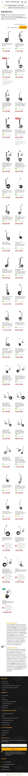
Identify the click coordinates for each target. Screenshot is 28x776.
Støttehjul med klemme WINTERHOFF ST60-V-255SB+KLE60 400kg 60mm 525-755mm (20, 378)
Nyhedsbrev (5, 707)
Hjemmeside (10, 7)
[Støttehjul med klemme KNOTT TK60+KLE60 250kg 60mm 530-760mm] (7, 450)
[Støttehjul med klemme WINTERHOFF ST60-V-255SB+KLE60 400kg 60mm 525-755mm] (20, 369)
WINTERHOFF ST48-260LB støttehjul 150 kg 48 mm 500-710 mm (7, 539)
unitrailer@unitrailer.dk (9, 764)
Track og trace (5, 683)
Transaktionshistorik (7, 703)
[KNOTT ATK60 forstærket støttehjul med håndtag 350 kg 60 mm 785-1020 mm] (7, 315)
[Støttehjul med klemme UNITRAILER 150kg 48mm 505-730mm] (20, 36)
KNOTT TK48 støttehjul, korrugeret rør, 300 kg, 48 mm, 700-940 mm (20, 218)
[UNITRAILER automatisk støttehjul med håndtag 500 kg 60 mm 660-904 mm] (7, 262)
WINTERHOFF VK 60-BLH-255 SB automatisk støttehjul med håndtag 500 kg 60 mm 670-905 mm (7, 350)
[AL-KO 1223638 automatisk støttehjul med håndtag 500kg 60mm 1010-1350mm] (20, 96)
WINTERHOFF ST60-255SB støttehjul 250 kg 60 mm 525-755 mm (7, 131)
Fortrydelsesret (6, 724)
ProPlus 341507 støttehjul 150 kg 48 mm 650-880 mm (7, 512)
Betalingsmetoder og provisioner (10, 718)
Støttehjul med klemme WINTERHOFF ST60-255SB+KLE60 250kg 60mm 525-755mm (7, 165)
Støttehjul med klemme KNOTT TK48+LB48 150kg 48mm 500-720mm (6, 404)
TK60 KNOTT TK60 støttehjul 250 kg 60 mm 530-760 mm (20, 323)
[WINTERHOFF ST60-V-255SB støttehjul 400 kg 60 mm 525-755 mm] (20, 289)
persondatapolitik (8, 754)
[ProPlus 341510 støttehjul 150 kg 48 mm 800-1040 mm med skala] (20, 504)
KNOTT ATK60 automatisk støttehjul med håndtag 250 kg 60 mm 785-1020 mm (20, 131)
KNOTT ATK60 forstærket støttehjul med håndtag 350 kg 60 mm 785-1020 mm (7, 324)
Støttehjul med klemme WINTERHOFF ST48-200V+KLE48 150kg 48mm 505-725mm (20, 350)
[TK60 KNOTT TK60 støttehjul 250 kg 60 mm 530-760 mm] (20, 315)
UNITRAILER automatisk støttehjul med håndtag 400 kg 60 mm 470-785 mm (20, 487)
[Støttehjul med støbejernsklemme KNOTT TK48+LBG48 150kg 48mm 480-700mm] (20, 423)
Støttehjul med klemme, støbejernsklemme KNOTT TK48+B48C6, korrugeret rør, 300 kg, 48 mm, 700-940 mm (20, 460)
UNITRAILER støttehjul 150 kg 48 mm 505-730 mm (7, 44)
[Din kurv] (25, 2)
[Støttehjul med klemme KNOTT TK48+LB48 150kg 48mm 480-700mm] (7, 423)
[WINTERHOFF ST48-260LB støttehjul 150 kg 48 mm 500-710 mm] (7, 530)
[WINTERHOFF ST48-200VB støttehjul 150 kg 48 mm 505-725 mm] (20, 63)
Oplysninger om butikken (7, 713)
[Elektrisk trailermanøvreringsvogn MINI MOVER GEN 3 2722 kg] (20, 562)
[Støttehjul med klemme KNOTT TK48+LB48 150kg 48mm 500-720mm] (7, 396)
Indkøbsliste (5, 699)
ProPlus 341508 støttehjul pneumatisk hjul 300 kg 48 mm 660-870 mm (20, 244)
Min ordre (4, 678)
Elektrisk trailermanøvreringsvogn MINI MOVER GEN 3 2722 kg (21, 571)
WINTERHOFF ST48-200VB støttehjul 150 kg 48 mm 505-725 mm (20, 71)
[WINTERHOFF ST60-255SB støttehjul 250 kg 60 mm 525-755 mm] (7, 123)
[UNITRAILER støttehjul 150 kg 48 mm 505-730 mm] (7, 36)
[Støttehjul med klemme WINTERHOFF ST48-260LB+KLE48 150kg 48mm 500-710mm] (20, 530)
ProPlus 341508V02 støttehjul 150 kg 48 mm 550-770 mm (7, 486)
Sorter (8, 27)
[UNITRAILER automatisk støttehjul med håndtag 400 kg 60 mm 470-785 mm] (20, 478)
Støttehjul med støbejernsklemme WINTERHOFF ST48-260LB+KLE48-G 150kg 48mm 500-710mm (7, 571)
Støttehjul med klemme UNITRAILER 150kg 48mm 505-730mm (19, 45)
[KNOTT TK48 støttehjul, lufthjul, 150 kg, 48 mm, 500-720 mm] (7, 183)
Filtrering (23, 27)
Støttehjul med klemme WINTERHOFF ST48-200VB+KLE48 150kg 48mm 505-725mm (7, 105)
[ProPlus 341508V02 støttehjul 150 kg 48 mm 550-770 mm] (7, 478)
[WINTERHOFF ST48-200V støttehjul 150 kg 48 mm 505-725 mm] (20, 183)
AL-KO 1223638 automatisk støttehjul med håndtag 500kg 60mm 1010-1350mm (20, 104)
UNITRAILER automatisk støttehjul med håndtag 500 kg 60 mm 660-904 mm (7, 271)
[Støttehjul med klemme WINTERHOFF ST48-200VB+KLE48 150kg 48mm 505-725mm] (7, 96)
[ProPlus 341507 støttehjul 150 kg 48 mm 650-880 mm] (7, 504)
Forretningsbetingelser (7, 720)
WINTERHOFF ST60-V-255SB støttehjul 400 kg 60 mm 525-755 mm (20, 298)
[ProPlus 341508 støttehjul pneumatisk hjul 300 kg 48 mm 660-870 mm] (20, 235)
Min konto (4, 692)
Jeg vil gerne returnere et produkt (10, 687)
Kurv (3, 697)
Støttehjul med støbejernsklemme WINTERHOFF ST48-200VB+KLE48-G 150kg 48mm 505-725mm (20, 165)
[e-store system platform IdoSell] (14, 774)
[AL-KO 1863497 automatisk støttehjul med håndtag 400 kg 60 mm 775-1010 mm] (7, 209)
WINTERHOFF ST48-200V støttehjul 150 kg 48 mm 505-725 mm (20, 191)
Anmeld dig (14, 749)
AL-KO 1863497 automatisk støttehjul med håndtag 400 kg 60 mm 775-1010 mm (7, 218)
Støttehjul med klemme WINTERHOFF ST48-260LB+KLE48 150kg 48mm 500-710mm (20, 539)
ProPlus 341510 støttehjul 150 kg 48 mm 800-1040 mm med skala (20, 513)
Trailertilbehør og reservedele (21, 7)
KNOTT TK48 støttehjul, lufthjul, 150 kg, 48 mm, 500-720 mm (7, 191)
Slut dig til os (5, 738)
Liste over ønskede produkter (9, 701)
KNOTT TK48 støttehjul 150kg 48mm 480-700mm (6, 243)
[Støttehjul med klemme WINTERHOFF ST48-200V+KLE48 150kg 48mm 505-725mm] (20, 342)
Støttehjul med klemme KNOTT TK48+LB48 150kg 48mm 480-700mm (6, 432)
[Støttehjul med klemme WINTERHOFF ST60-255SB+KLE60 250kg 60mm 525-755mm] (7, 156)
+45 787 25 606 (7, 762)
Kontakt (4, 689)
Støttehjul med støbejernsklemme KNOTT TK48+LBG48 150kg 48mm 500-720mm (19, 405)
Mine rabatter (5, 705)
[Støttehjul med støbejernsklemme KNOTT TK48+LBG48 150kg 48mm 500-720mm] (20, 396)
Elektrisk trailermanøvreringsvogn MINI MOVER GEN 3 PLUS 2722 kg (8, 602)
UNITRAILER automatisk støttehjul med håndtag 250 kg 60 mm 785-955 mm (7, 71)
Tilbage (4, 7)
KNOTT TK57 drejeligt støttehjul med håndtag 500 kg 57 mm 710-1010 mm (7, 298)
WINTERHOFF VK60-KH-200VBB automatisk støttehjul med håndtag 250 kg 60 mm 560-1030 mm (20, 271)
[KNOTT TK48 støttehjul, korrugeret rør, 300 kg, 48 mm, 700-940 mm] (20, 209)
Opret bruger (5, 695)
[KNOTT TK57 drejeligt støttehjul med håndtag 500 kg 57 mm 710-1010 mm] (7, 289)
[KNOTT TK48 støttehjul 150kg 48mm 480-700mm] (7, 235)
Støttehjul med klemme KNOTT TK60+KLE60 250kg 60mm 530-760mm (6, 459)
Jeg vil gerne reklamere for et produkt (11, 685)
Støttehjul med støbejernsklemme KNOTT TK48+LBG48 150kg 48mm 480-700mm (19, 432)
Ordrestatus (5, 681)
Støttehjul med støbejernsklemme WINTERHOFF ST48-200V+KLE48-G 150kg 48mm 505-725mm (7, 378)
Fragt (3, 715)
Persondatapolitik (6, 722)
